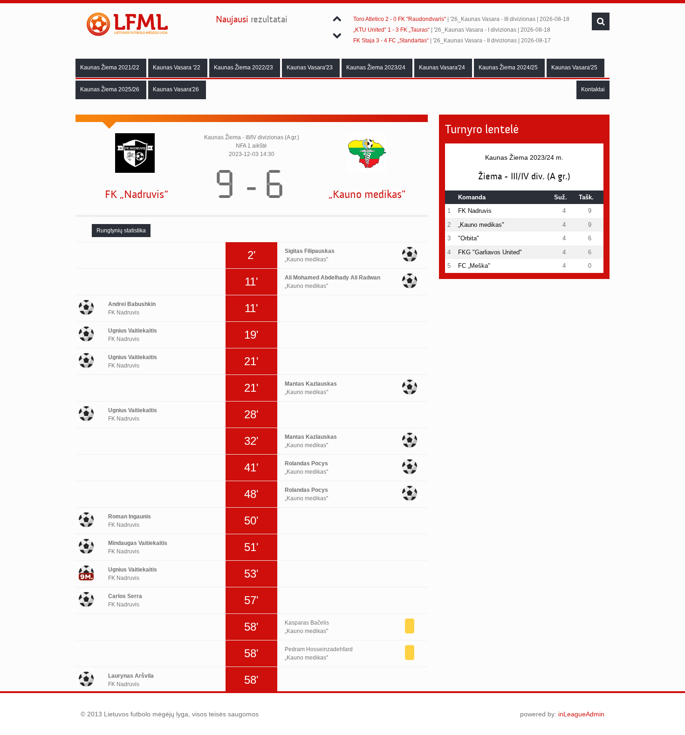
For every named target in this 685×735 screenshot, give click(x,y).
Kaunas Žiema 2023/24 (375, 67)
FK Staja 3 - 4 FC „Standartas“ (391, 40)
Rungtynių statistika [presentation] (121, 230)
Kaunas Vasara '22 (176, 67)
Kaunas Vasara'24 (442, 67)
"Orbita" (468, 238)
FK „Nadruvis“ (136, 194)
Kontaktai (593, 89)
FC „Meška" (474, 265)
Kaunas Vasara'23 (310, 67)
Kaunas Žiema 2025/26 (109, 89)
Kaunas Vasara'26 (176, 89)
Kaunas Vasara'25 (574, 67)
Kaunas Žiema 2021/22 (109, 67)
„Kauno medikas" (367, 194)
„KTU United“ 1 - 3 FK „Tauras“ (391, 30)
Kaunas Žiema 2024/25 (508, 67)
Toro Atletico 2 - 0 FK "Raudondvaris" (399, 19)
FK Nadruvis (475, 210)
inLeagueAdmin (581, 714)
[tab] (121, 230)
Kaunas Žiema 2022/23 (243, 67)
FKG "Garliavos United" (490, 252)
